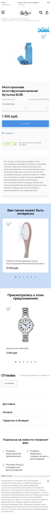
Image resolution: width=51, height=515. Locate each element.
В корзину (25, 124)
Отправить (9, 383)
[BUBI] (44, 30)
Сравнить (8, 133)
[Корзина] (47, 12)
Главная (4, 19)
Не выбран (5, 4)
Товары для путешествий (19, 19)
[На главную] (25, 13)
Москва (28, 4)
